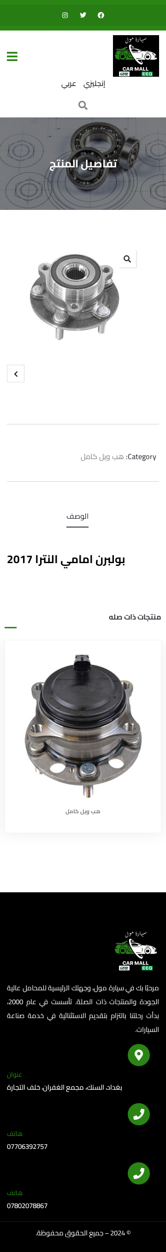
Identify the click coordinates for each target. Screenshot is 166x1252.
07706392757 (27, 1146)
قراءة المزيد (78, 785)
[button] (127, 258)
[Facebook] (101, 15)
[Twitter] (83, 15)
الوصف (77, 516)
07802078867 (27, 1205)
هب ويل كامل (102, 456)
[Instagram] (65, 15)
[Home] (136, 56)
